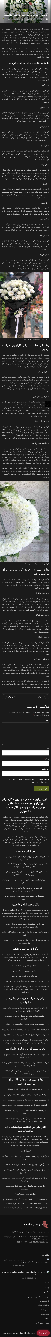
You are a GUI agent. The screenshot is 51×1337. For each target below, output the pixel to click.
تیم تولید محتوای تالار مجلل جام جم (32, 19)
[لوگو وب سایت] (25, 3)
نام (47, 748)
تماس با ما (45, 1310)
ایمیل (46, 759)
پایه (25, 10)
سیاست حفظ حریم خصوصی (38, 1297)
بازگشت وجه (44, 1301)
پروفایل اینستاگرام (42, 1323)
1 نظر (12, 1266)
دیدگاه (46, 720)
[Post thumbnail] (37, 1263)
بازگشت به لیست (25, 696)
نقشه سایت (44, 1314)
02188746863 (7, 4)
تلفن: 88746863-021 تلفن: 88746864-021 (32, 1242)
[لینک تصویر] (36, 1224)
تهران (47, 1287)
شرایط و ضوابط (43, 1305)
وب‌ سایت (45, 769)
